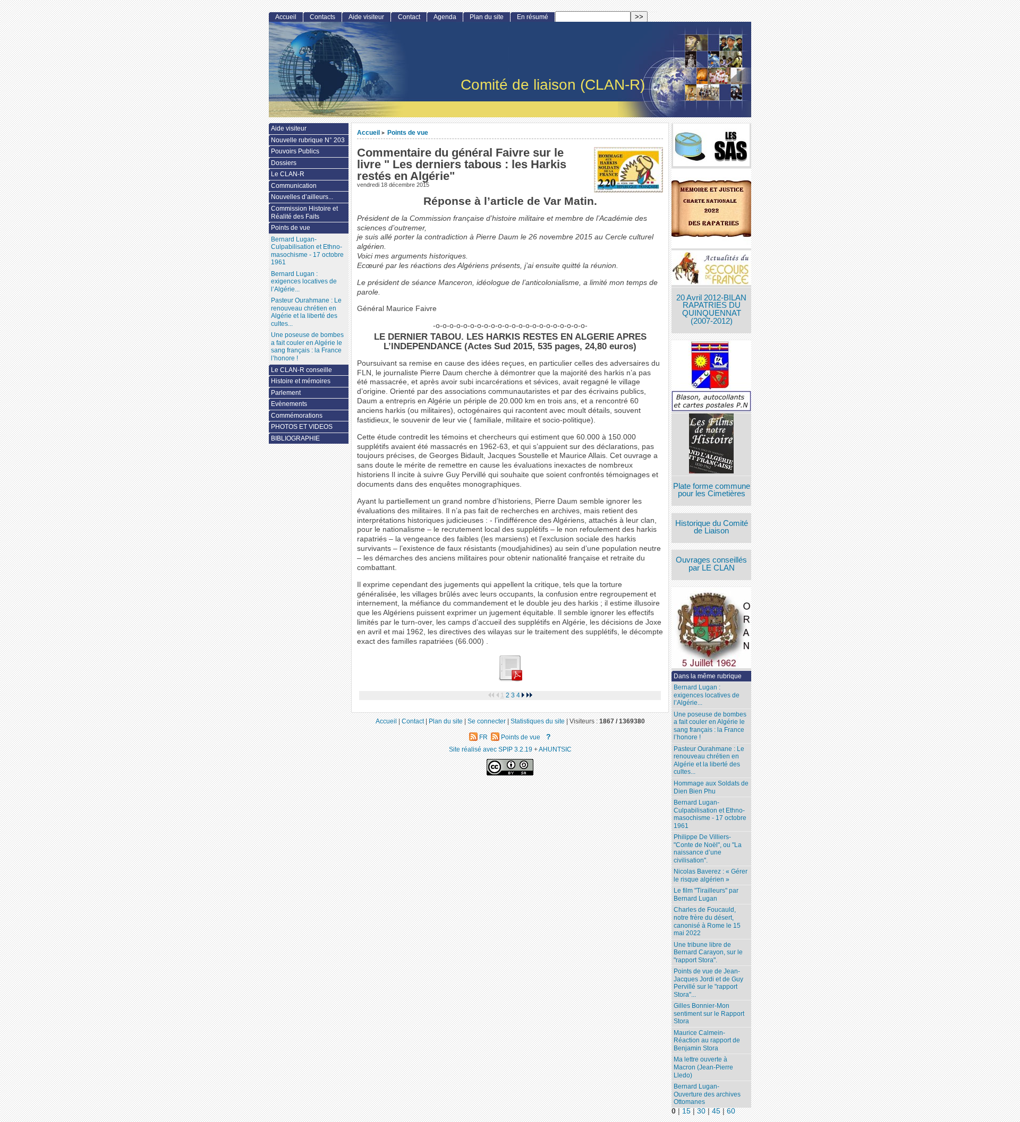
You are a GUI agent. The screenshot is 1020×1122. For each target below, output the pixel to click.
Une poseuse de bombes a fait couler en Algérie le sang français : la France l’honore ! (710, 726)
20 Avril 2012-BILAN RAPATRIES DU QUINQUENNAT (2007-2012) (711, 309)
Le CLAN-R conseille (301, 370)
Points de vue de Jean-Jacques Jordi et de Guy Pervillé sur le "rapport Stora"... (708, 983)
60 (731, 1111)
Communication (294, 185)
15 (686, 1111)
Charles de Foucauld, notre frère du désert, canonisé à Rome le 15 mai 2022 (707, 921)
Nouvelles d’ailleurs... (302, 197)
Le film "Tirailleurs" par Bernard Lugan (706, 894)
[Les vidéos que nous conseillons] (711, 444)
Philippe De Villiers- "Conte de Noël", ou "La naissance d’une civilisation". (708, 848)
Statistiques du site (538, 721)
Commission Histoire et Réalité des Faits (304, 212)
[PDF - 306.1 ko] (510, 679)
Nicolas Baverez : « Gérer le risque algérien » (710, 875)
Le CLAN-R (287, 174)
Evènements (289, 404)
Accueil (368, 132)
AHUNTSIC (555, 749)
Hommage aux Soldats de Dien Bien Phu (711, 787)
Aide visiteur (366, 17)
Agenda (445, 17)
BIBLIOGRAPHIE (295, 438)
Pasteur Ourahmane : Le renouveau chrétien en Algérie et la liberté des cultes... (709, 760)
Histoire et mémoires (300, 381)
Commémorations (296, 415)
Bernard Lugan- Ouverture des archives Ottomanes (707, 1094)
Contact (409, 17)
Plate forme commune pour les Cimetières (711, 490)
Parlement (286, 392)
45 (716, 1111)
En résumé (532, 17)
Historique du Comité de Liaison (711, 527)
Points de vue (407, 132)
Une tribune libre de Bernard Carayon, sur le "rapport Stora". (708, 952)
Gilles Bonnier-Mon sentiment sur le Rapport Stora (709, 1013)
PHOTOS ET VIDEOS (302, 426)
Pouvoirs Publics (295, 151)
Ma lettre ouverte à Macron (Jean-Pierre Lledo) (703, 1067)
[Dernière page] (529, 695)
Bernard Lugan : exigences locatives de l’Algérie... (707, 695)
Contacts (322, 17)
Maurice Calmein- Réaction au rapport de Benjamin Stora (707, 1040)
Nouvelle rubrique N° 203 (308, 140)
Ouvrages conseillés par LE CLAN (711, 564)
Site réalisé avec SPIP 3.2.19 (490, 749)
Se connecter (487, 721)
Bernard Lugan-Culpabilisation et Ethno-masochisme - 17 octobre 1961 (710, 814)
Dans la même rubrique (708, 676)
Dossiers (283, 163)
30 (701, 1111)
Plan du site (487, 17)
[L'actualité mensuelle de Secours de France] (711, 269)
